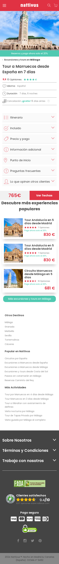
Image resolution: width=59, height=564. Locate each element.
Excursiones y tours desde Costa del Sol (26, 371)
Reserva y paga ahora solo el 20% (29, 53)
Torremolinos (12, 339)
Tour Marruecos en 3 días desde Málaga (27, 398)
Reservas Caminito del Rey (19, 380)
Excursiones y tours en (22, 59)
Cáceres (9, 344)
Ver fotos (51, 15)
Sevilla (8, 335)
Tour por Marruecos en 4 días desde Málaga (29, 394)
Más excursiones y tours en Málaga (29, 299)
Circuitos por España (16, 358)
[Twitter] (32, 541)
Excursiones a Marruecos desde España (26, 362)
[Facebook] (18, 541)
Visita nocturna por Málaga (19, 411)
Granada (9, 326)
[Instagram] (25, 541)
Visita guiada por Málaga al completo (25, 419)
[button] (49, 5)
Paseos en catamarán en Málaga (23, 375)
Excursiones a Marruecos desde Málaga (26, 367)
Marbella (9, 331)
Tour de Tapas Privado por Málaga (23, 415)
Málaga (9, 322)
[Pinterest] (40, 541)
